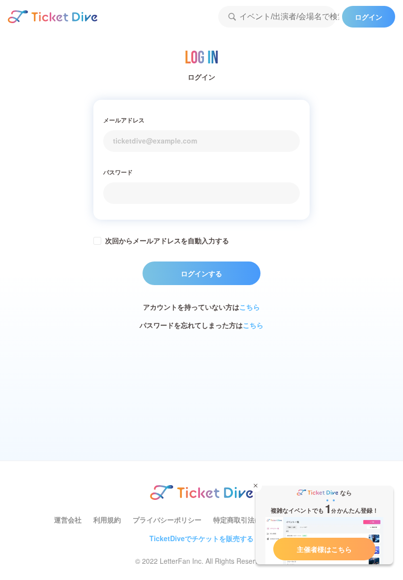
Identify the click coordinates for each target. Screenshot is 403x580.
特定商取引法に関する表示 (254, 519)
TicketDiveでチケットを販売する (201, 538)
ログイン (368, 17)
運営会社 (68, 519)
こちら (249, 307)
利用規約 (107, 519)
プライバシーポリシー (167, 519)
